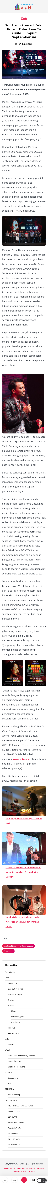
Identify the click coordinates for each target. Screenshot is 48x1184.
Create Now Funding (16, 1067)
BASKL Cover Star (15, 989)
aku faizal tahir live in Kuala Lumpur (18, 946)
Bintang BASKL (14, 983)
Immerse (8, 1072)
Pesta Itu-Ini (10, 972)
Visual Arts (15, 1022)
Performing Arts (17, 1016)
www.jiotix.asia (21, 759)
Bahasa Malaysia (15, 994)
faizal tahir (8, 951)
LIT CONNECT (14, 1144)
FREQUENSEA (14, 1111)
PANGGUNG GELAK (16, 1122)
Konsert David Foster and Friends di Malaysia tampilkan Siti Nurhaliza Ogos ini (23, 872)
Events (11, 1083)
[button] (42, 1180)
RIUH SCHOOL (14, 1139)
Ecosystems (13, 1078)
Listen (7, 1039)
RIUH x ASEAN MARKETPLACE (20, 1106)
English (11, 1000)
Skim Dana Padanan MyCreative (21, 1055)
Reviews (11, 1028)
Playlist (11, 1044)
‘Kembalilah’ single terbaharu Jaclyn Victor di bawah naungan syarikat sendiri (23, 922)
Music (24, 18)
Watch (7, 1050)
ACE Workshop (14, 1094)
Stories (11, 1005)
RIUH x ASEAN (11, 1100)
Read (7, 977)
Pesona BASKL (14, 1033)
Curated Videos (14, 1061)
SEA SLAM (12, 1117)
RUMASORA (13, 1133)
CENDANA (9, 1089)
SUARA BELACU (14, 1128)
